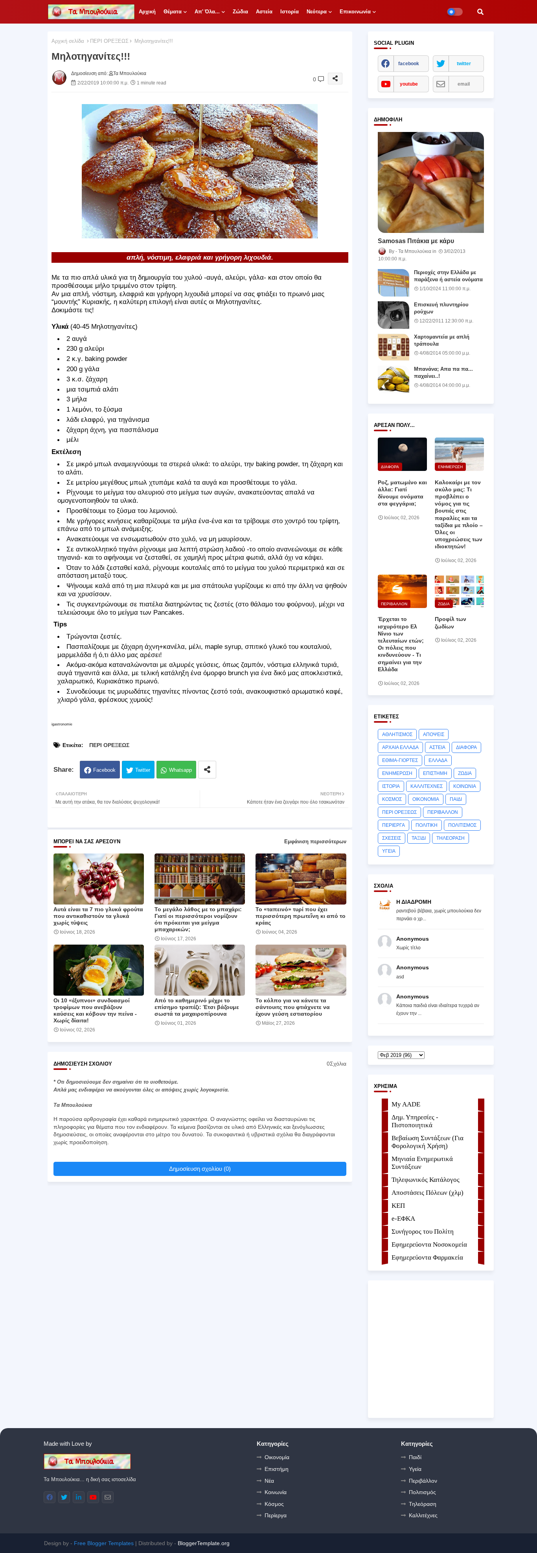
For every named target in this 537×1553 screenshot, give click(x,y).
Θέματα (173, 12)
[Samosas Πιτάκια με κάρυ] (431, 182)
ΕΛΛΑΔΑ (437, 760)
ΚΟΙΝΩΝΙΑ (464, 786)
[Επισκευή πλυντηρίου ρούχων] (393, 315)
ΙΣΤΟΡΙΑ (391, 786)
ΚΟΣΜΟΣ (392, 799)
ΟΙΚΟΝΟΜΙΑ (425, 799)
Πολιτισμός (422, 1492)
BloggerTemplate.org (204, 1543)
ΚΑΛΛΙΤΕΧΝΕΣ (426, 786)
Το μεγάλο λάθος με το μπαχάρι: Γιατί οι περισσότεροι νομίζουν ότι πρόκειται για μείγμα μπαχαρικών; (198, 919)
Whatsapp (180, 770)
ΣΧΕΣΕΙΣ (391, 838)
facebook (408, 63)
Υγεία (415, 1469)
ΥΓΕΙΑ (388, 851)
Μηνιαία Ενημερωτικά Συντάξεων (422, 1162)
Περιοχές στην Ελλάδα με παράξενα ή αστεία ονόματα (448, 275)
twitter (464, 63)
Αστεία (264, 12)
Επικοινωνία (355, 12)
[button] (480, 12)
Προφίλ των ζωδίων (450, 622)
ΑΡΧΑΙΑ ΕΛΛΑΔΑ (400, 747)
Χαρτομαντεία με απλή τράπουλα (441, 340)
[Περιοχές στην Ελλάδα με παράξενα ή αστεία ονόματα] (393, 283)
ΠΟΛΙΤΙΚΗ (427, 825)
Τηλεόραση (422, 1504)
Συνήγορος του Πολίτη (423, 1231)
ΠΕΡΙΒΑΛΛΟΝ (442, 812)
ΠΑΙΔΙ (456, 799)
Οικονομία (277, 1457)
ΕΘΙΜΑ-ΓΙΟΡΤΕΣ (400, 760)
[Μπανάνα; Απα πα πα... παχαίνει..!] (393, 379)
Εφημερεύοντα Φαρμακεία (427, 1257)
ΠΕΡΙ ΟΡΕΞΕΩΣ (109, 41)
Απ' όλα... (207, 12)
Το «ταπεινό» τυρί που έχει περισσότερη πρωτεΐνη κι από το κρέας (301, 916)
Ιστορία (289, 12)
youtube (409, 84)
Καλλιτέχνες (423, 1515)
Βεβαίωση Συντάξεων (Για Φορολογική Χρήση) (427, 1142)
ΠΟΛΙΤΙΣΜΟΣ (462, 825)
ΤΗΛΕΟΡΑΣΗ (450, 838)
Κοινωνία (276, 1492)
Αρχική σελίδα (67, 41)
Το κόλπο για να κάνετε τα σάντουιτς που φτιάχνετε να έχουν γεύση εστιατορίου (293, 1007)
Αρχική (147, 12)
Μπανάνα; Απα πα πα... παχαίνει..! (443, 372)
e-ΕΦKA (403, 1218)
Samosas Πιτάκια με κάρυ (416, 241)
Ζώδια (240, 12)
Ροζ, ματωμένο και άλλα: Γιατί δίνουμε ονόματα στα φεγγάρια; (402, 493)
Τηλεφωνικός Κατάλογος (426, 1179)
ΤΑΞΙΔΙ (419, 838)
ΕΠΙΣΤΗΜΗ (435, 773)
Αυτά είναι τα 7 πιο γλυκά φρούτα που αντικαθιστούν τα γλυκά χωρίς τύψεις (98, 916)
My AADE (406, 1104)
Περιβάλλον (423, 1481)
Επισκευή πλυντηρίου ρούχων (441, 308)
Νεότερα (317, 12)
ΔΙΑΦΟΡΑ (466, 747)
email (464, 84)
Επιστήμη (277, 1469)
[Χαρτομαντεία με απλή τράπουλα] (393, 347)
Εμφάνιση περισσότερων (315, 841)
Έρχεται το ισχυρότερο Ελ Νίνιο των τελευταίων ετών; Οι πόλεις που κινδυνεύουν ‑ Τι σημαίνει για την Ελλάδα (401, 644)
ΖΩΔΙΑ (465, 773)
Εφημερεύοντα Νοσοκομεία (429, 1244)
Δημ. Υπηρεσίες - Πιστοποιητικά (415, 1121)
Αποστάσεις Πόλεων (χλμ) (427, 1192)
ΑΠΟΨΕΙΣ (433, 734)
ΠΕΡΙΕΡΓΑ (393, 825)
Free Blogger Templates (104, 1543)
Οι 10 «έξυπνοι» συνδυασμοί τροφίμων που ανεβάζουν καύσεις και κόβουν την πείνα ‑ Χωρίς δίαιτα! (95, 1010)
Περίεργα (276, 1515)
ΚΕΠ (398, 1205)
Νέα (269, 1481)
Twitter (142, 770)
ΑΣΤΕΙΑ (437, 747)
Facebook (104, 770)
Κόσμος (274, 1504)
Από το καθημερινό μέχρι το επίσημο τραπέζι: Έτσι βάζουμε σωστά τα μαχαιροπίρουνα (196, 1007)
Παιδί (415, 1457)
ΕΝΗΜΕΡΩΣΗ (397, 773)
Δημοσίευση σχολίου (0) (200, 1168)
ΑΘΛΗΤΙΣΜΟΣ (397, 734)
